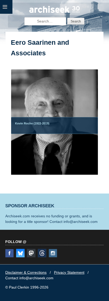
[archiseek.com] (54, 12)
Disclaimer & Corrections (26, 272)
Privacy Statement (69, 272)
